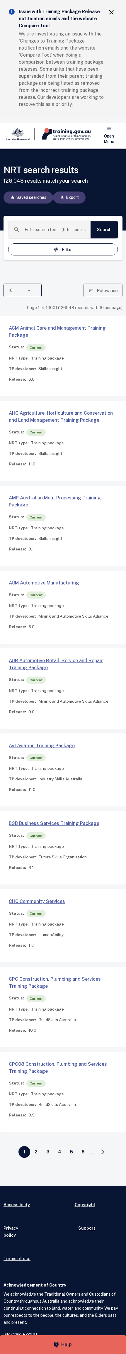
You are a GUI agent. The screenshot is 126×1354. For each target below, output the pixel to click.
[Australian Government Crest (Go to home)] (19, 134)
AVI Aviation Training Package (42, 745)
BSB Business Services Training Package (54, 823)
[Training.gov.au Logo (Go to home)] (63, 134)
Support (86, 1228)
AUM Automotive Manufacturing (44, 583)
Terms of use (17, 1258)
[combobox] (55, 229)
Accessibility (17, 1204)
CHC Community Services (37, 901)
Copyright (85, 1204)
